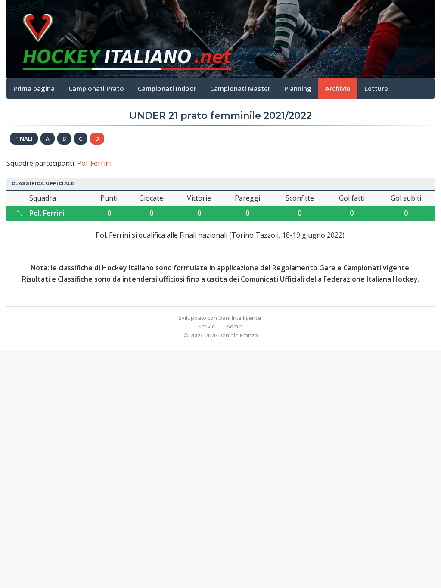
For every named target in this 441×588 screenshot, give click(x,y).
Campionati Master (240, 88)
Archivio (338, 88)
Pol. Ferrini (94, 163)
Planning (297, 88)
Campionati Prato (96, 88)
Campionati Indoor (167, 88)
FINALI (24, 138)
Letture (376, 88)
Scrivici (207, 326)
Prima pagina (34, 88)
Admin (235, 326)
